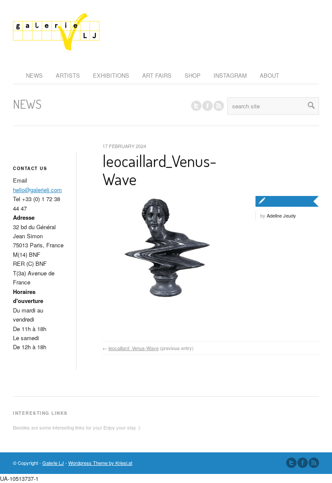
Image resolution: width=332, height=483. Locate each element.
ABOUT (269, 75)
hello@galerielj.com (37, 190)
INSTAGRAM (230, 75)
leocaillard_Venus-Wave (159, 169)
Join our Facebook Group (207, 106)
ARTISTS (68, 75)
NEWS (34, 75)
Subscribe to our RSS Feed (314, 463)
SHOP (193, 75)
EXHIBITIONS (111, 75)
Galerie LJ (53, 462)
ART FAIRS (157, 75)
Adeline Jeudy (281, 215)
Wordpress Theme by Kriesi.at (100, 462)
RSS (219, 106)
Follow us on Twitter (196, 106)
